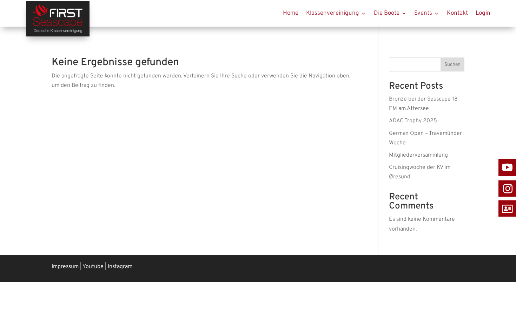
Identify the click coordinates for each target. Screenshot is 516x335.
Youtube (93, 266)
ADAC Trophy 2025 (413, 120)
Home (290, 13)
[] (507, 219)
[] (507, 179)
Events (423, 13)
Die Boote (386, 13)
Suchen (452, 65)
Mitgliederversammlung (418, 155)
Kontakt (457, 13)
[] (507, 199)
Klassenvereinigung (332, 13)
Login (483, 13)
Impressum (65, 266)
